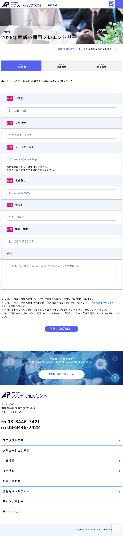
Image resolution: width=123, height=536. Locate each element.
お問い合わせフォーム (61, 374)
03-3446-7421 (24, 421)
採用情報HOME (66, 48)
